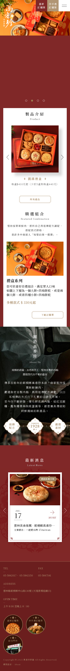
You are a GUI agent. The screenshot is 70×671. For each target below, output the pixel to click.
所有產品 (35, 199)
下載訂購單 (47, 314)
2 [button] (32, 101)
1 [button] (26, 101)
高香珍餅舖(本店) (9, 15)
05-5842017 (9, 575)
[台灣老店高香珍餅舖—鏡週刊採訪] (35, 489)
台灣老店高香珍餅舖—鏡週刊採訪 (35, 525)
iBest (18, 664)
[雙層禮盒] (35, 148)
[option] (35, 18)
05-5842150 (26, 575)
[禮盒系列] (35, 259)
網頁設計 (7, 664)
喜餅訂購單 (41, 5)
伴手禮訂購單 (53, 5)
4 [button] (44, 101)
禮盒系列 (15, 280)
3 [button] (38, 101)
